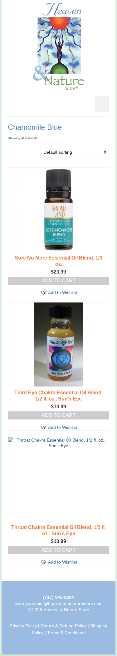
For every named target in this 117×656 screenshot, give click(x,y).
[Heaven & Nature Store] (58, 46)
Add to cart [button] (58, 280)
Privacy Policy (23, 625)
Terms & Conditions (66, 632)
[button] (58, 292)
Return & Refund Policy (63, 625)
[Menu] (102, 104)
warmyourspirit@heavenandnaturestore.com (59, 603)
